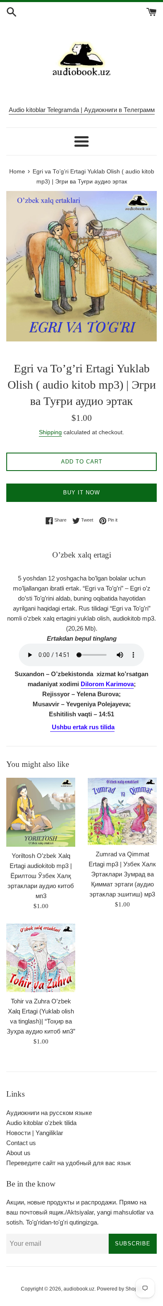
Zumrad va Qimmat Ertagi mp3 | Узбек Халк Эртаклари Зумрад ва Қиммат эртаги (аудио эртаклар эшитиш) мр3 (122, 874)
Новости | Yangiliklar (34, 1132)
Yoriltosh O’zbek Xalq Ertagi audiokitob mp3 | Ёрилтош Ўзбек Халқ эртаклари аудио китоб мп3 (41, 875)
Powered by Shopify (120, 1289)
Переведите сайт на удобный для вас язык (68, 1162)
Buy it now (81, 492)
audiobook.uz (79, 1289)
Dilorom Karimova (107, 683)
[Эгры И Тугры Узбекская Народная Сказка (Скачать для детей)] (51, 727)
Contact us (21, 1142)
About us (18, 1152)
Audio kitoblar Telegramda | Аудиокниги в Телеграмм (82, 109)
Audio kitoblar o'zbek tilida (41, 1122)
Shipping (50, 432)
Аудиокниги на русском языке (49, 1112)
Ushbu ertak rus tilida (83, 727)
